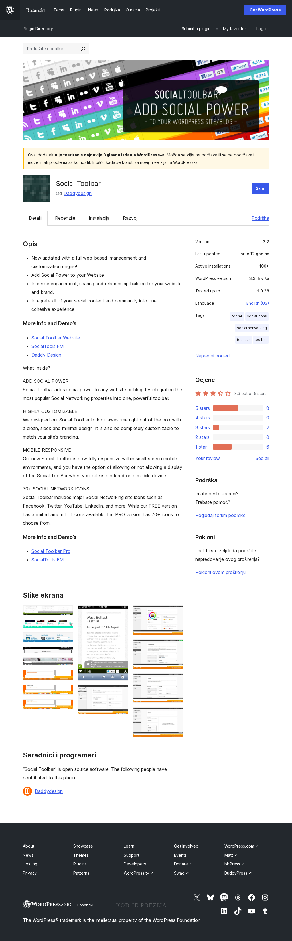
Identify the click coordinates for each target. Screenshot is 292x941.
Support (131, 855)
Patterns (81, 873)
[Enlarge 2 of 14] (65, 627)
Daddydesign (78, 193)
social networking (252, 328)
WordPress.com (241, 846)
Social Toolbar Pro (50, 551)
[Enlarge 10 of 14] (120, 693)
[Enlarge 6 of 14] (65, 678)
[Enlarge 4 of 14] (65, 654)
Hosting (30, 863)
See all (262, 458)
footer (237, 316)
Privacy (30, 873)
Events (180, 855)
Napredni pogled (212, 356)
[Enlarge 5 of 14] (65, 665)
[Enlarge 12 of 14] (175, 647)
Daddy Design (46, 355)
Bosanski (85, 905)
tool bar (243, 339)
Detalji (35, 218)
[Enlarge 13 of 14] (175, 681)
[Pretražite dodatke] (83, 48)
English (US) (257, 303)
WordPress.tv (139, 873)
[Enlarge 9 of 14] (120, 613)
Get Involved (186, 846)
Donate (183, 863)
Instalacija (99, 218)
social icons (257, 316)
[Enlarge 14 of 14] (175, 715)
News (28, 855)
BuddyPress (238, 873)
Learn (129, 846)
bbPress (234, 863)
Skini (260, 188)
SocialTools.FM (47, 346)
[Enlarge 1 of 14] (65, 613)
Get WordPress (265, 9)
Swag (181, 873)
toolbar (261, 339)
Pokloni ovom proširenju (220, 572)
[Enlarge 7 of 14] (65, 692)
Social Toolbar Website (55, 338)
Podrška (260, 218)
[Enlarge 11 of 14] (175, 613)
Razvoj (130, 218)
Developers (135, 863)
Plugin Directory (38, 28)
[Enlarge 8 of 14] (65, 707)
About (28, 846)
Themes (81, 855)
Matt (231, 855)
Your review (207, 458)
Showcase (83, 846)
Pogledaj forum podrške (220, 515)
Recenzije (65, 218)
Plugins (80, 863)
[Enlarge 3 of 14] (65, 640)
